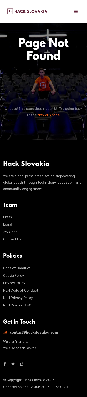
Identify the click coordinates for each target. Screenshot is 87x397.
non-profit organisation (35, 176)
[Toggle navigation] (76, 11)
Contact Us (12, 239)
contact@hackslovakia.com (34, 333)
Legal (7, 224)
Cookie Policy (13, 276)
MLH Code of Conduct (20, 290)
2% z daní (10, 232)
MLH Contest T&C (17, 305)
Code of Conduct (17, 268)
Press (7, 217)
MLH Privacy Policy (18, 298)
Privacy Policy (14, 283)
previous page (48, 115)
